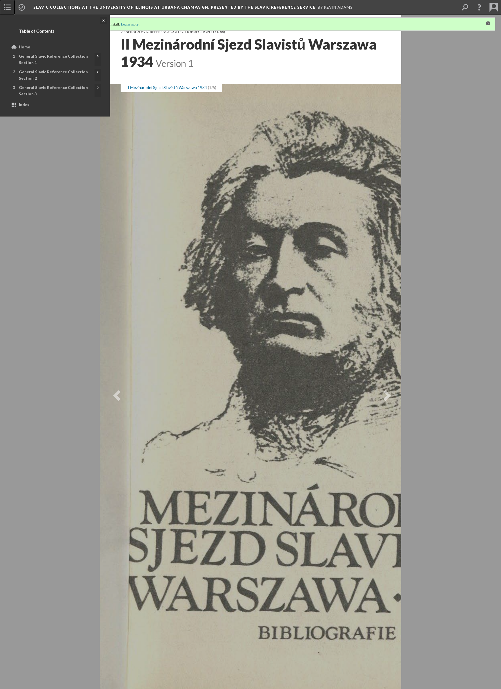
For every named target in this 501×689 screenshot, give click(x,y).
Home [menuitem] (24, 47)
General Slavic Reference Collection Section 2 (53, 75)
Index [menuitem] (24, 104)
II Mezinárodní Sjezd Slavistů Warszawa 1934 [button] (166, 87)
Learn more (130, 24)
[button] (479, 7)
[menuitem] (7, 7)
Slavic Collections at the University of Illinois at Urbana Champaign (174, 7)
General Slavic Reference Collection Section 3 (53, 90)
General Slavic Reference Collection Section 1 (53, 59)
